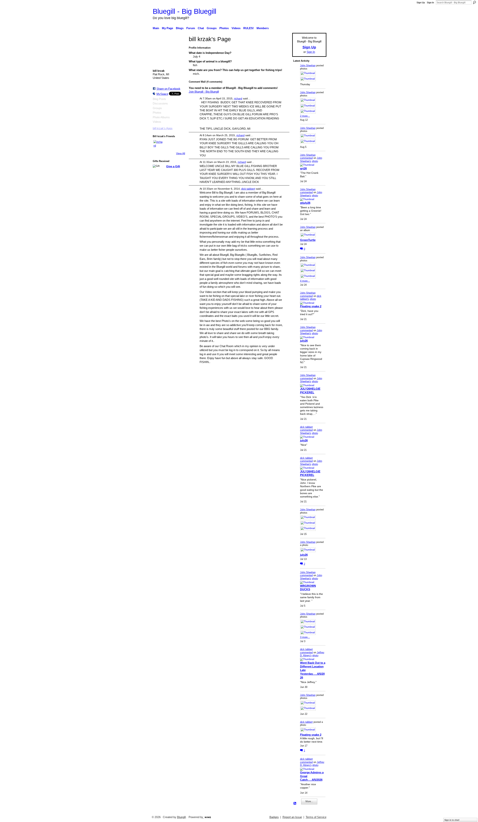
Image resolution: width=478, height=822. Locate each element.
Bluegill (181, 817)
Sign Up (421, 2)
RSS (295, 803)
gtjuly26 (305, 202)
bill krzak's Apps (163, 128)
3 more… (305, 637)
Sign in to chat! (452, 820)
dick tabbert (248, 188)
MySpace (162, 93)
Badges (274, 817)
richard (238, 98)
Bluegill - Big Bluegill (184, 11)
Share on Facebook (168, 88)
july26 (304, 340)
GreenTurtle (308, 240)
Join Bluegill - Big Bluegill (204, 91)
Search (474, 2)
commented (306, 158)
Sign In (430, 2)
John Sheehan (308, 65)
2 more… (305, 116)
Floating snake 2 (310, 306)
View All (180, 153)
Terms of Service (316, 817)
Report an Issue (292, 817)
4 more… (305, 280)
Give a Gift (173, 166)
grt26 (303, 168)
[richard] (157, 144)
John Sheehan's (311, 160)
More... (309, 801)
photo (315, 161)
